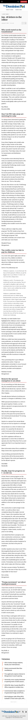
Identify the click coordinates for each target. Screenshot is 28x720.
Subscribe (24, 1)
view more (13, 702)
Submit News (18, 9)
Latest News (5, 14)
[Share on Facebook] (22, 23)
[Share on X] (25, 23)
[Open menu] (1, 1)
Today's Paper (9, 9)
